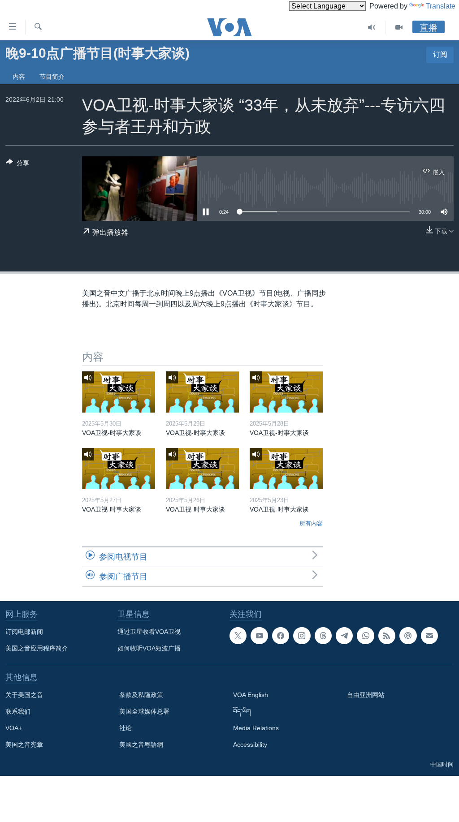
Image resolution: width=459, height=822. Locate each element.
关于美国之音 (24, 694)
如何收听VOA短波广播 (149, 648)
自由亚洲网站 (366, 694)
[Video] (398, 27)
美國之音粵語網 (141, 744)
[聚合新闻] (386, 635)
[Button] (17, 164)
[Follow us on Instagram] (301, 635)
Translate (440, 6)
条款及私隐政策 (141, 694)
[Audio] (371, 27)
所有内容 (311, 523)
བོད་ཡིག (242, 711)
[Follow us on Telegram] (344, 635)
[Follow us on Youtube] (259, 635)
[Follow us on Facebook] (280, 635)
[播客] (407, 635)
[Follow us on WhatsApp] (365, 635)
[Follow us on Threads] (323, 635)
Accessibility (250, 744)
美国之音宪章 (24, 744)
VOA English (250, 694)
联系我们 (17, 711)
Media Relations (256, 728)
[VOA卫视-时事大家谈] (118, 392)
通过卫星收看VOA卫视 (149, 631)
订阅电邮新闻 (24, 631)
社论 (125, 728)
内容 (19, 76)
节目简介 (52, 76)
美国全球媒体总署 (144, 711)
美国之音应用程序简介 (36, 648)
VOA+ (13, 728)
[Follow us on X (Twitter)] (238, 635)
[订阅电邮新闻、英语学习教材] (429, 635)
